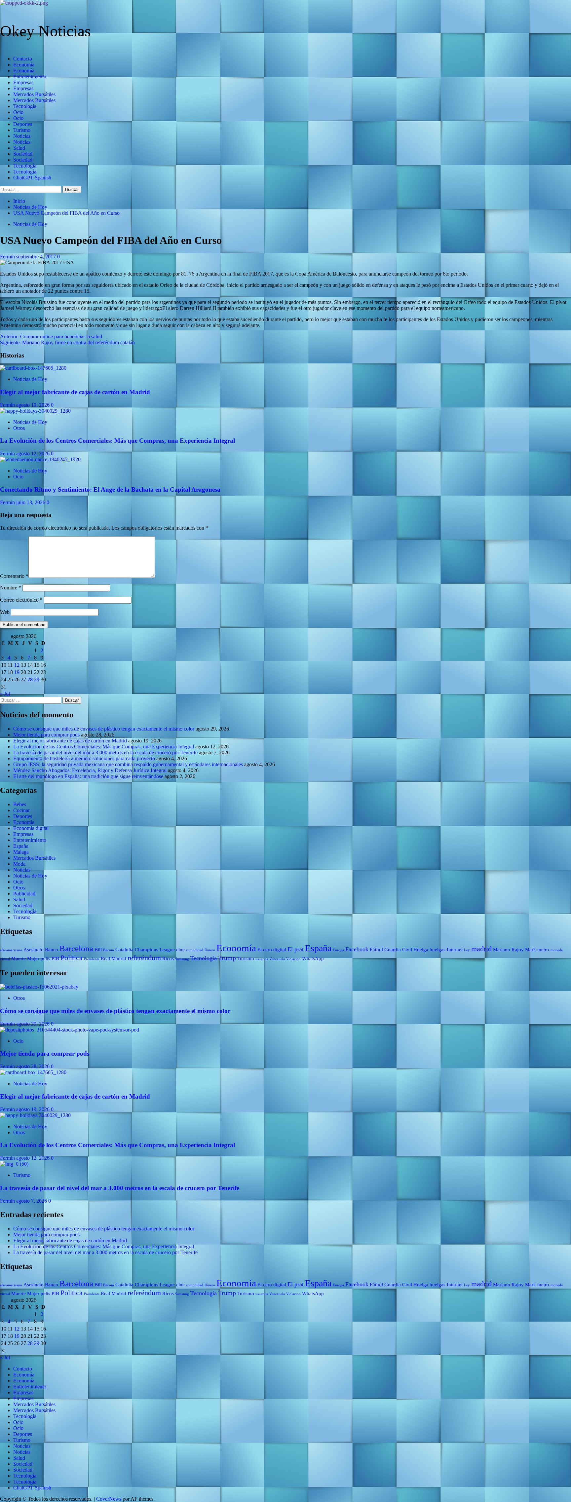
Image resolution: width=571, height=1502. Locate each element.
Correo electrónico (21, 600)
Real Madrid (113, 958)
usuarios (261, 959)
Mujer (33, 958)
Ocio (18, 112)
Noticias (21, 136)
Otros (19, 428)
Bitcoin (108, 950)
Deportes (22, 124)
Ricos (168, 958)
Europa (338, 950)
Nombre (10, 587)
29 (36, 679)
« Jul (5, 693)
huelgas (437, 949)
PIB (55, 958)
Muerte (18, 958)
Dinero (210, 950)
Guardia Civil (398, 949)
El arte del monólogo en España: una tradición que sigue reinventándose (88, 776)
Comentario (14, 576)
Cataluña (124, 949)
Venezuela (277, 959)
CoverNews (108, 1499)
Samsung (182, 959)
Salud (19, 148)
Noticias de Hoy (30, 224)
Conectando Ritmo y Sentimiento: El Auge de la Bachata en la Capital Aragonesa (110, 489)
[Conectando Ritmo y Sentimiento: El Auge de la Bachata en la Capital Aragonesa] (40, 459)
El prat (295, 949)
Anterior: (51, 336)
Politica (71, 958)
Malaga (21, 852)
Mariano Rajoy (508, 949)
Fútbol (376, 949)
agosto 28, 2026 (33, 1066)
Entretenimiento (29, 76)
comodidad (194, 950)
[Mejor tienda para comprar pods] (69, 1030)
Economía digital (31, 828)
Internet (455, 949)
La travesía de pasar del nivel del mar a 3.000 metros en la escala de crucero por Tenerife (105, 752)
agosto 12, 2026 (33, 453)
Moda (19, 864)
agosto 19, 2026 (33, 405)
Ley (467, 950)
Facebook (356, 949)
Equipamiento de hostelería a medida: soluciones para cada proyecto (84, 758)
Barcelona (76, 948)
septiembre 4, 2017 (36, 256)
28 (30, 679)
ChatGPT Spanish (32, 177)
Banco (51, 949)
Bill (98, 949)
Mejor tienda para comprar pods (46, 734)
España (20, 846)
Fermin (8, 256)
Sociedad (22, 154)
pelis (45, 958)
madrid (481, 949)
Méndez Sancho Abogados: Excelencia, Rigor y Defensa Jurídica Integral (90, 770)
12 (16, 665)
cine (180, 949)
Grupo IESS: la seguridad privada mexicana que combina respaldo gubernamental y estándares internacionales (128, 764)
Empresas (23, 82)
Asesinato (33, 949)
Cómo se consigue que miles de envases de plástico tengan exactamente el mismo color (103, 729)
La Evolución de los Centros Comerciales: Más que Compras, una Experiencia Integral (117, 440)
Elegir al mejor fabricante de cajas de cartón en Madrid (75, 392)
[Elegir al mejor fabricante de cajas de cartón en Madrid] (33, 368)
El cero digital (271, 949)
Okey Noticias (45, 31)
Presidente (91, 959)
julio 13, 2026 (31, 502)
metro (543, 949)
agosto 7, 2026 (32, 1201)
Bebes (19, 804)
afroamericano (11, 950)
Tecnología (24, 106)
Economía (23, 64)
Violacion (293, 959)
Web (5, 612)
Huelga (420, 949)
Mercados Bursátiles (34, 94)
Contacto (22, 58)
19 (16, 672)
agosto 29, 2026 (33, 1024)
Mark (530, 949)
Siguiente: (67, 342)
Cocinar (21, 810)
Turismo (21, 130)
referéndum (144, 958)
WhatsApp (313, 958)
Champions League (155, 949)
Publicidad (24, 893)
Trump (227, 957)
